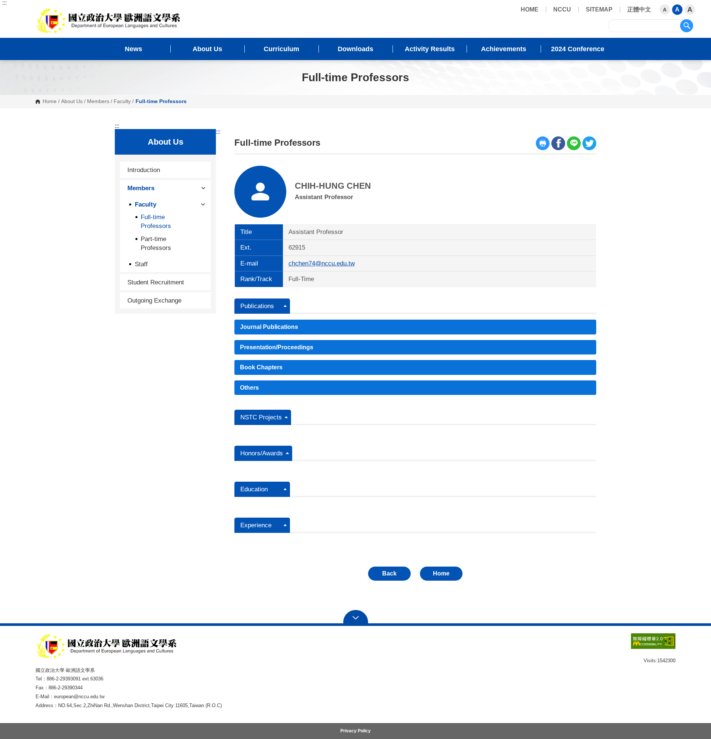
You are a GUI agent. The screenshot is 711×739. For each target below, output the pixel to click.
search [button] (686, 25)
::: (4, 3)
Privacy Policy (355, 730)
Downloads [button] (355, 49)
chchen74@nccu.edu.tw (321, 263)
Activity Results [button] (430, 49)
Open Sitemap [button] (355, 617)
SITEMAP (599, 9)
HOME (529, 9)
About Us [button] (207, 49)
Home (50, 101)
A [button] (665, 10)
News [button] (133, 49)
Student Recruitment (155, 282)
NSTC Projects (261, 417)
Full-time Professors (156, 221)
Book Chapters (261, 367)
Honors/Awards (261, 453)
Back (389, 573)
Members (98, 101)
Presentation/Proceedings (276, 347)
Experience (255, 525)
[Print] (543, 143)
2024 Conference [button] (577, 49)
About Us (72, 101)
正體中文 (639, 9)
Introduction (143, 170)
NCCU (562, 9)
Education (254, 489)
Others (249, 388)
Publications (257, 306)
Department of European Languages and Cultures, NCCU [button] (42, 11)
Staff (141, 264)
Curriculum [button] (281, 49)
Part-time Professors (156, 243)
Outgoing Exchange (154, 300)
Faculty (122, 101)
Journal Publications (269, 327)
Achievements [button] (503, 49)
